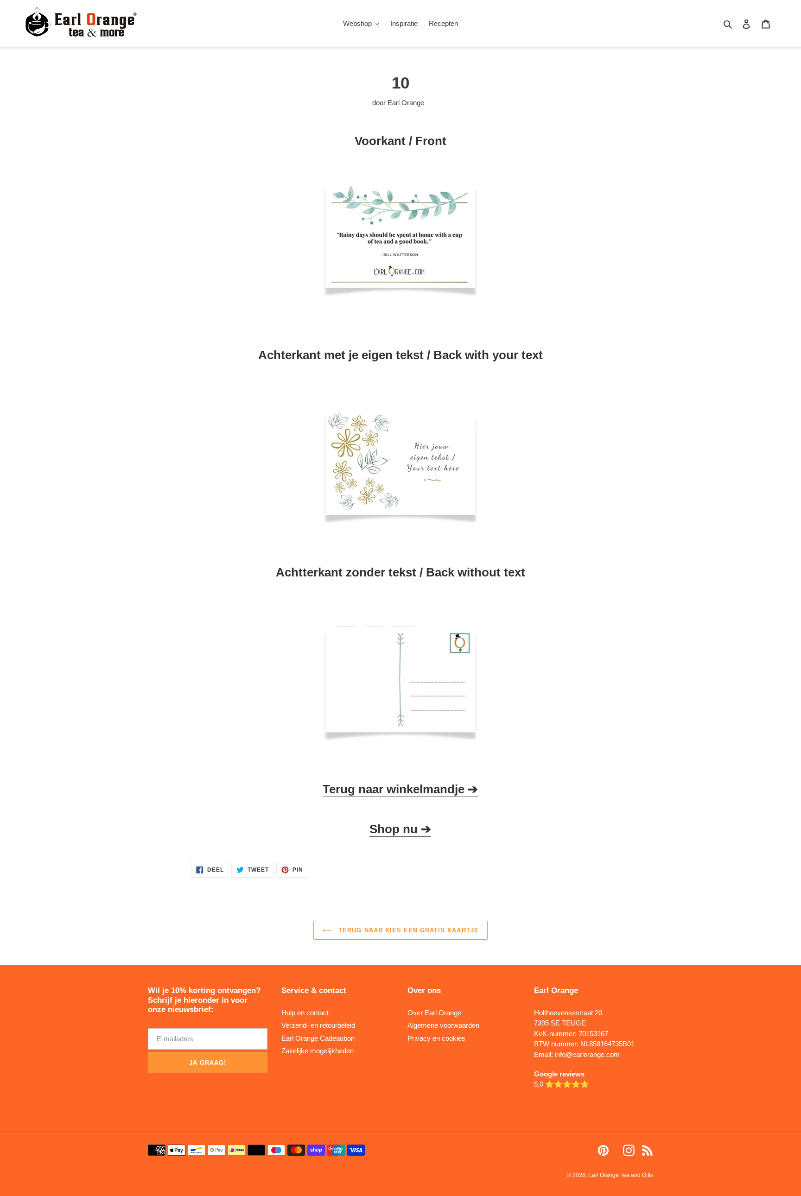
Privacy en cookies (436, 1038)
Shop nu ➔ (400, 829)
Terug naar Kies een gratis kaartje (407, 930)
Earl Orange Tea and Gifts (620, 1175)
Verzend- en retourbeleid (318, 1025)
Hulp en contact (305, 1013)
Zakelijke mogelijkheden (317, 1051)
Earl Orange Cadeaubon (318, 1038)
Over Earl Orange (434, 1013)
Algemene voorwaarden (443, 1025)
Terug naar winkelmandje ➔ (400, 789)
